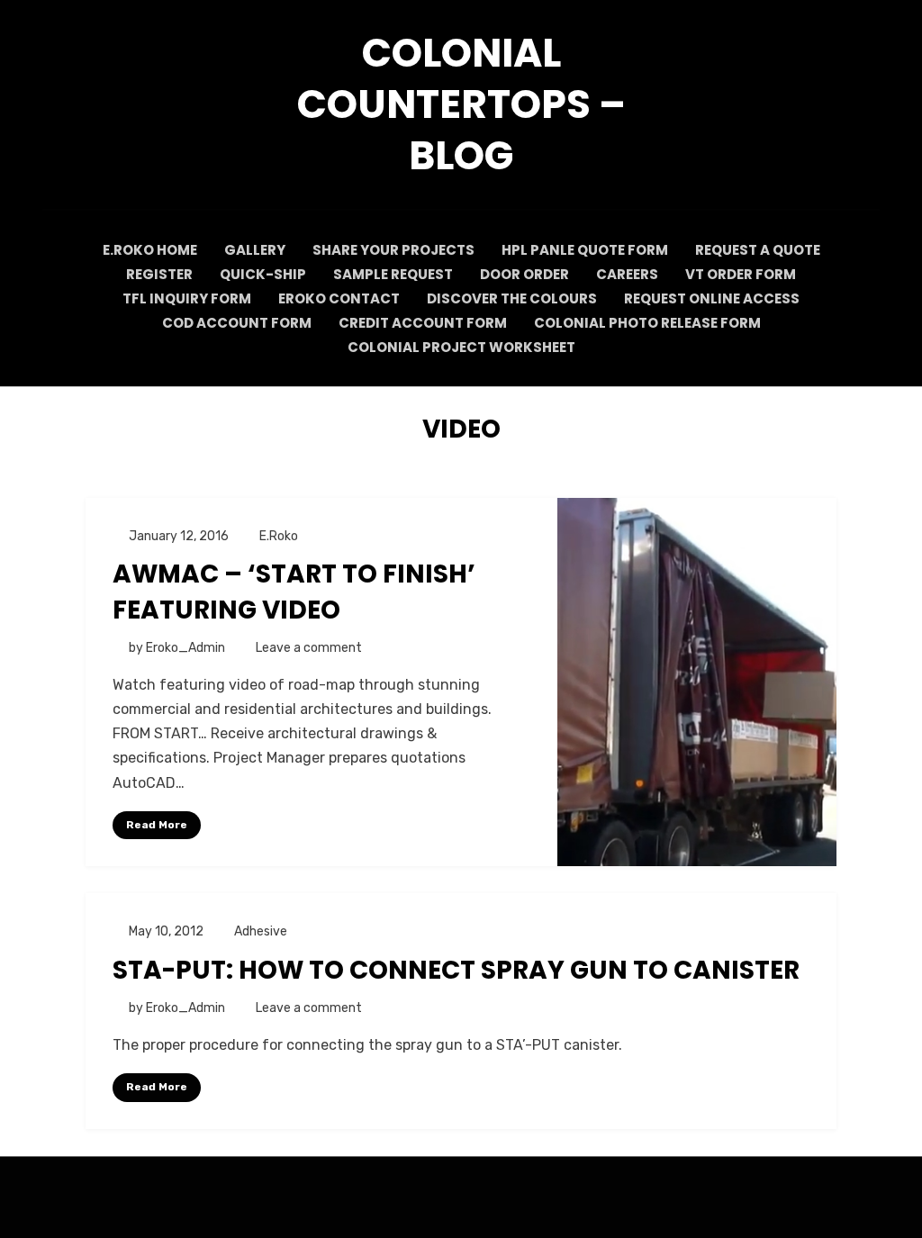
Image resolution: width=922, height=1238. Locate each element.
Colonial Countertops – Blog (461, 104)
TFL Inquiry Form (186, 298)
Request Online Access (712, 298)
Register (159, 274)
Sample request (393, 274)
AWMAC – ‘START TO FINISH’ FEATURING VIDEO (294, 591)
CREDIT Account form (423, 322)
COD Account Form (237, 322)
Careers (627, 274)
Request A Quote (757, 249)
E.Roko (278, 536)
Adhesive (260, 931)
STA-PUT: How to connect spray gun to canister (456, 970)
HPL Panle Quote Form (585, 249)
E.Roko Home (150, 249)
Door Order (524, 274)
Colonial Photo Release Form (647, 322)
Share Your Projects (393, 249)
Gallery (254, 249)
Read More (156, 824)
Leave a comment (309, 647)
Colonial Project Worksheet (461, 347)
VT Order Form (740, 274)
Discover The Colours (512, 298)
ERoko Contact (339, 298)
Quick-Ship (263, 274)
